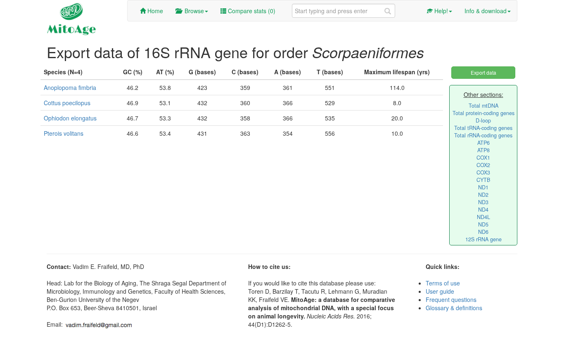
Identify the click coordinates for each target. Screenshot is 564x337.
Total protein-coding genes (483, 113)
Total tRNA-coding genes (483, 128)
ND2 (483, 194)
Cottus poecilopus (67, 103)
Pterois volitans (63, 133)
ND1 (483, 187)
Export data (483, 72)
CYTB (483, 180)
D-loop (483, 120)
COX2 (483, 165)
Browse (192, 11)
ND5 (483, 224)
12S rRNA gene (483, 239)
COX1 (483, 157)
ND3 (483, 202)
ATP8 (483, 150)
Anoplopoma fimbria (70, 87)
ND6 (483, 232)
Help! (440, 11)
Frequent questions (451, 299)
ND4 (483, 209)
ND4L (483, 217)
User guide (440, 291)
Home (154, 11)
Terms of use (443, 283)
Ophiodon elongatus (70, 118)
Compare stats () (250, 11)
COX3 (483, 172)
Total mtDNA (483, 105)
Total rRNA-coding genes (483, 135)
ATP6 (483, 142)
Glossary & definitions (454, 308)
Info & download (485, 11)
